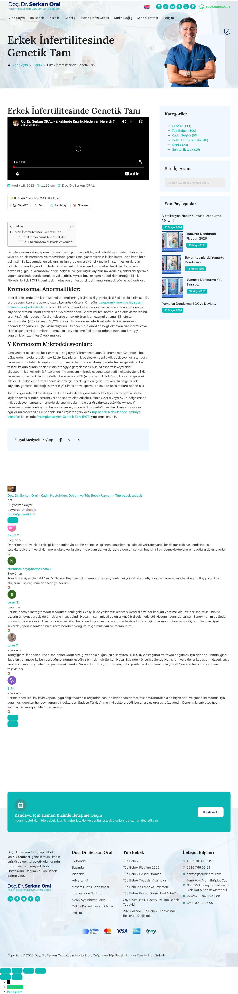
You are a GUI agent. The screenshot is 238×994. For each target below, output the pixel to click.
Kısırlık (54, 18)
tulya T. (12, 645)
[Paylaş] (28, 971)
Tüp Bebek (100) (184, 131)
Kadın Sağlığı (123, 18)
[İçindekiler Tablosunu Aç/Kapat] (69, 227)
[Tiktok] (165, 6)
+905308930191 (218, 7)
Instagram (14, 992)
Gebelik (69, 18)
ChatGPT (23, 205)
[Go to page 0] (12, 724)
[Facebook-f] (179, 6)
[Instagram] (159, 6)
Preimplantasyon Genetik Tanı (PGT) (63, 417)
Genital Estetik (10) (186, 149)
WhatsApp (15, 987)
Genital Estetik (147, 18)
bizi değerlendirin (20, 514)
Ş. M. (10, 688)
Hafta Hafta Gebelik (95, 18)
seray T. (13, 602)
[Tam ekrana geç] (17, 971)
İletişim (169, 18)
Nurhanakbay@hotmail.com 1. (29, 569)
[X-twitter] (186, 6)
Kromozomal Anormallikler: (47, 237)
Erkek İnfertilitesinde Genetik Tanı (37, 232)
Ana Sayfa (17, 18)
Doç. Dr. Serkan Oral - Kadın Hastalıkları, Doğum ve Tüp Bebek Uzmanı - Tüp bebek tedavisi (75, 495)
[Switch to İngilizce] (146, 6)
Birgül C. (13, 535)
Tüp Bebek (36, 18)
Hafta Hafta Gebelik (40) (190, 140)
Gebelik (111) (181, 126)
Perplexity (60, 205)
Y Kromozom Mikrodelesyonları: (50, 242)
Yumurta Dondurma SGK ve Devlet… (189, 304)
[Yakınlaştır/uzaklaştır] (5, 971)
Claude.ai (83, 205)
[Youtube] (172, 6)
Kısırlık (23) (180, 145)
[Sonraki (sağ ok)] (17, 977)
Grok (41, 205)
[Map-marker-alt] (193, 6)
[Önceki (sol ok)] (5, 977)
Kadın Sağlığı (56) (185, 135)
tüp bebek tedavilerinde (109, 412)
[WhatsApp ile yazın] (201, 6)
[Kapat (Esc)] (40, 971)
